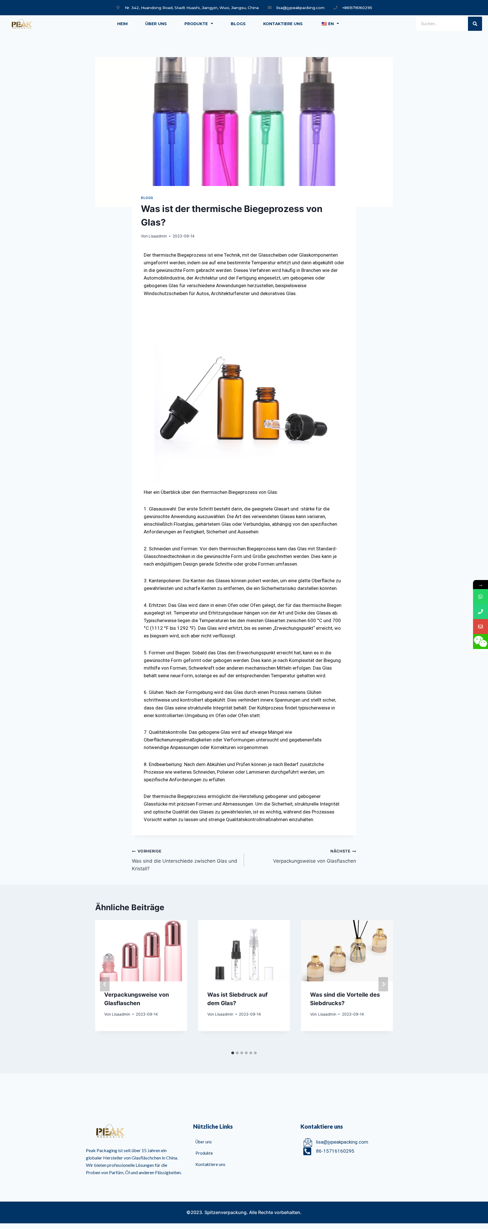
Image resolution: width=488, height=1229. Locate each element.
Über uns (156, 23)
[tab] (232, 1052)
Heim (122, 23)
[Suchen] (475, 24)
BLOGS (238, 23)
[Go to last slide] (105, 984)
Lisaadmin (158, 236)
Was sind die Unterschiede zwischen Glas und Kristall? (184, 860)
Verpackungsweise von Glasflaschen (314, 856)
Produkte (196, 23)
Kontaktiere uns (283, 23)
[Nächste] (383, 984)
